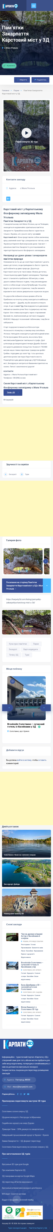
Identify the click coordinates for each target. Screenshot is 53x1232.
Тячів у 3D (11, 392)
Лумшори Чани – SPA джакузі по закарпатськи (23, 1129)
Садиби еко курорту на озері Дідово (18, 1123)
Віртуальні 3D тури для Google (15, 1164)
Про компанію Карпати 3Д (14, 1170)
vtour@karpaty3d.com (22, 1087)
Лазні (23, 951)
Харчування (38, 951)
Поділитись (41, 80)
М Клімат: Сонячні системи (14, 1194)
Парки (16, 90)
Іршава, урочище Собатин (33, 941)
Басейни (29, 951)
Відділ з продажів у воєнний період (18, 1200)
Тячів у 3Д (13, 655)
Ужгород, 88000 (22, 1080)
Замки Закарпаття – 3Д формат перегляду (21, 1141)
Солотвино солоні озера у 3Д (15, 1111)
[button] (45, 561)
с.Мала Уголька (11, 48)
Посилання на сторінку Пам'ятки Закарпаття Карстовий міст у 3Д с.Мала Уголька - (25, 585)
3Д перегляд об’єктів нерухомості (17, 1182)
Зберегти (23, 80)
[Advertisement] (26, 434)
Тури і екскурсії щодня (17, 1228)
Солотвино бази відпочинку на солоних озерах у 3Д (25, 1147)
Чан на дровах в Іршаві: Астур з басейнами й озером (32, 936)
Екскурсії (12, 474)
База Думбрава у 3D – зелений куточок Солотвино (31, 987)
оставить (42, 760)
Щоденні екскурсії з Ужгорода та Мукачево (21, 1117)
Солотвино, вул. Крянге (19, 731)
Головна (5, 90)
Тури (27, 474)
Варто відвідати (31, 649)
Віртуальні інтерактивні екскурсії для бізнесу (22, 1188)
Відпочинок (26, 957)
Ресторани (25, 944)
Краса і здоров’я (27, 954)
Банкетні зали (37, 948)
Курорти (30, 973)
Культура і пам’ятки (18, 644)
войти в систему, (24, 760)
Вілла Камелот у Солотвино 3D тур (29, 1008)
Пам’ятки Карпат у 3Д (38, 1228)
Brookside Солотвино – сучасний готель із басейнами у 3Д (25, 725)
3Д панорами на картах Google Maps (18, 1176)
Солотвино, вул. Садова (32, 992)
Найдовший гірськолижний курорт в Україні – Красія (25, 1135)
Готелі (33, 944)
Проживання (26, 948)
